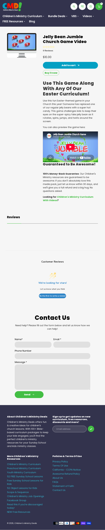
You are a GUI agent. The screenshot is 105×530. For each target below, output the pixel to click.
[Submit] (91, 429)
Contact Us (58, 490)
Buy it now (51, 72)
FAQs (55, 482)
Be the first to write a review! (52, 296)
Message (21, 362)
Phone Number (23, 350)
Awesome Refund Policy (66, 473)
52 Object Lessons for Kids (22, 488)
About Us (57, 477)
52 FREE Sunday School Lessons (25, 476)
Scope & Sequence (18, 492)
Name (19, 339)
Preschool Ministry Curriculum (24, 468)
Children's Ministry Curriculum (24, 464)
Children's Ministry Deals (25, 523)
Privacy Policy (60, 461)
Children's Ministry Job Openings (25, 496)
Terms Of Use (60, 465)
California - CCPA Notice (66, 469)
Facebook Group (16, 500)
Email (57, 339)
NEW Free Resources (18, 512)
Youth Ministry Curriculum (21, 472)
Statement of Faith (63, 486)
